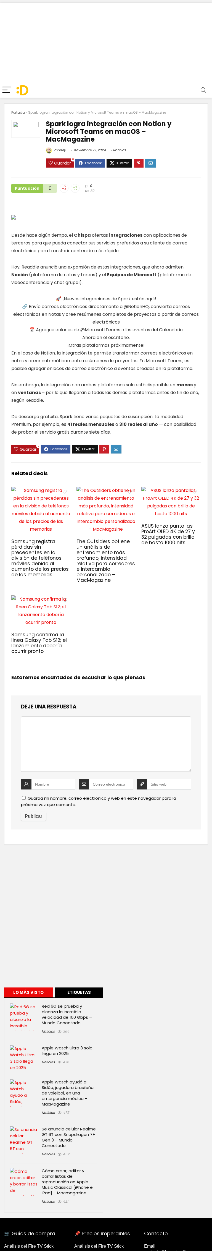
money (59, 150)
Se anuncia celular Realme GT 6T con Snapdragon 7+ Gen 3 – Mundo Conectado (69, 1137)
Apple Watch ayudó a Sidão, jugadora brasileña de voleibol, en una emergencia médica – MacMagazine (68, 1093)
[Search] (203, 90)
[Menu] (6, 90)
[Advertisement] (106, 41)
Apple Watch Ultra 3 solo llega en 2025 (67, 1050)
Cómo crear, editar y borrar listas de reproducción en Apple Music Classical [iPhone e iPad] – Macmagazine (67, 1182)
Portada (18, 112)
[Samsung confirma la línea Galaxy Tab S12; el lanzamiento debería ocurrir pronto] (40, 599)
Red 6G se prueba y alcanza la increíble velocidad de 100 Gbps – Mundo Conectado (67, 1014)
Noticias (119, 150)
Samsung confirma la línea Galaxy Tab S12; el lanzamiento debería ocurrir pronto (39, 643)
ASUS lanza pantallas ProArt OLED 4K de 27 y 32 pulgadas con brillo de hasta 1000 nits (168, 534)
